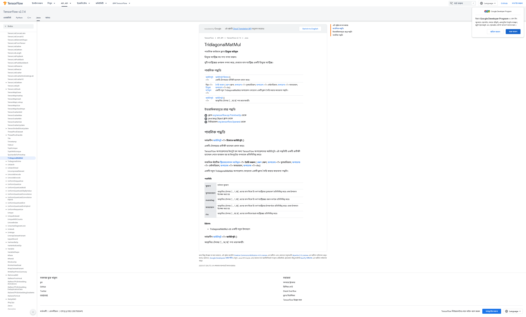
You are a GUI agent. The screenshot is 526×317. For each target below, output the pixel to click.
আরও (47, 17)
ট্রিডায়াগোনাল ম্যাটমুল (230, 162)
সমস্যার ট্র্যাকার (289, 282)
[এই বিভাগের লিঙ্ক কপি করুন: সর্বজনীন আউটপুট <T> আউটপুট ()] (240, 237)
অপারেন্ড (238, 85)
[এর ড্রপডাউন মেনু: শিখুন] (55, 3)
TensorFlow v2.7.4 (14, 12)
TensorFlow (209, 38)
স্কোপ (228, 85)
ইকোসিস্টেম (82, 3)
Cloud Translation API (242, 29)
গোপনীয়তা (53, 311)
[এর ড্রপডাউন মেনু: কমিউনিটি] (107, 3)
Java (38, 17)
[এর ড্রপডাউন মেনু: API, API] (71, 3)
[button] (18, 82)
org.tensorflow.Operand (229, 121)
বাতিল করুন (495, 31)
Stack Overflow (289, 291)
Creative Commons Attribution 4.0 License (250, 255)
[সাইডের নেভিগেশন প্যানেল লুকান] (33, 312)
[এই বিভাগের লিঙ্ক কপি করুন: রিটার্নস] (213, 223)
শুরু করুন (513, 31)
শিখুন (50, 3)
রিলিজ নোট (288, 287)
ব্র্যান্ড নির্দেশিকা (289, 295)
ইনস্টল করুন (37, 3)
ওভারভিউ (7, 17)
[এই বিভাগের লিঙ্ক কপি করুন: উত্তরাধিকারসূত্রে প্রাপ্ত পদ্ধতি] (238, 109)
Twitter (43, 291)
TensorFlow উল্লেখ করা (292, 300)
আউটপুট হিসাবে (222, 77)
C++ (29, 17)
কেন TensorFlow (120, 3)
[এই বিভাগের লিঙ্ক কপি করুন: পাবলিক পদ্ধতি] (224, 70)
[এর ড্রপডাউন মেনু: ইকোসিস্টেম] (90, 3)
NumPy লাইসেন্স (306, 258)
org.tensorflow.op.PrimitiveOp (227, 115)
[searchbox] (18, 26)
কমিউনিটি (100, 3)
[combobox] (462, 3)
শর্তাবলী (43, 311)
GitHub (504, 3)
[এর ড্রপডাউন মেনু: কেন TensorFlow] (130, 3)
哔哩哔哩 (44, 295)
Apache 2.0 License (300, 255)
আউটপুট (209, 77)
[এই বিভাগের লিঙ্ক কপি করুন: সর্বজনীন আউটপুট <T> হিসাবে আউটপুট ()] (247, 140)
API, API (64, 3)
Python (19, 17)
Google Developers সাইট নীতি (221, 258)
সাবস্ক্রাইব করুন (492, 311)
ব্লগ (41, 282)
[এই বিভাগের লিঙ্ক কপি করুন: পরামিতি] (214, 178)
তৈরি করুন (219, 85)
